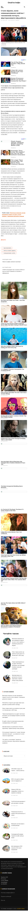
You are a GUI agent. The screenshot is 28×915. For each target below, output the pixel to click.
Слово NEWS (4, 880)
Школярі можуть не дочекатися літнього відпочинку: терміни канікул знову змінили (13, 727)
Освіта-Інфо (14, 2)
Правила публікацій (6, 896)
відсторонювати (7, 248)
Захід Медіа (4, 882)
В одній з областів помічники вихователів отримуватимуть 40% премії (13, 722)
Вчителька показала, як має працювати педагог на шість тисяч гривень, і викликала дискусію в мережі (18, 642)
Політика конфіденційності (8, 892)
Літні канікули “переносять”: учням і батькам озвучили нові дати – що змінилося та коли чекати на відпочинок (13, 734)
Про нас (3, 900)
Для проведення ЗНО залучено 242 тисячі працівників (16, 848)
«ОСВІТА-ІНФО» (21, 908)
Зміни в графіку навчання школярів (11, 261)
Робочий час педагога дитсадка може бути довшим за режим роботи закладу (13, 703)
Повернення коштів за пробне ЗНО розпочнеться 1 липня (18, 813)
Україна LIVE (4, 877)
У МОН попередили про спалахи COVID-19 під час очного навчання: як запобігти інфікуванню (13, 271)
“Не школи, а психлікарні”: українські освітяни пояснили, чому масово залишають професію (13, 741)
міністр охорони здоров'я (10, 250)
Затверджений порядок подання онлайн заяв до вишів (17, 836)
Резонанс (3, 878)
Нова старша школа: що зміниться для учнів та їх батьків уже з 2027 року (18, 653)
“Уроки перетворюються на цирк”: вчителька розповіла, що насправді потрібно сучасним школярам (18, 665)
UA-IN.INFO (4, 884)
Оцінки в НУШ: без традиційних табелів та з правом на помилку (17, 791)
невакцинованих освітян (9, 253)
